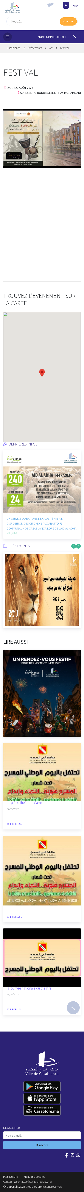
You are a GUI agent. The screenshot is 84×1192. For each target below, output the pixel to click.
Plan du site (10, 1177)
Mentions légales (34, 1177)
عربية (76, 5)
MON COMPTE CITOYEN (52, 37)
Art (51, 48)
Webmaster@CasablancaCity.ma (33, 1182)
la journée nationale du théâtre (29, 988)
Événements (35, 48)
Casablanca (14, 48)
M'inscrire (42, 1145)
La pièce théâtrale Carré (24, 802)
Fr (66, 5)
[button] (6, 477)
